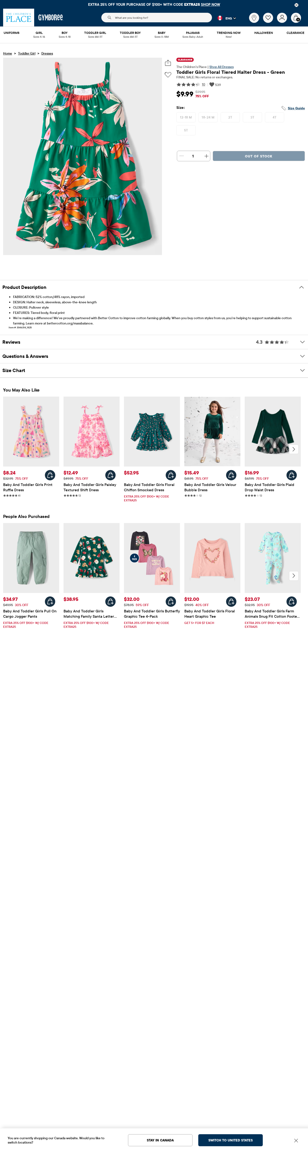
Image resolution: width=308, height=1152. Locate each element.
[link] (254, 18)
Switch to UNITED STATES (230, 1140)
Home (7, 53)
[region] (154, 4)
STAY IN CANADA (160, 1140)
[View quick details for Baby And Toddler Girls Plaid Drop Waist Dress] (291, 475)
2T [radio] (230, 117)
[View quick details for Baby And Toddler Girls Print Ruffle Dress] (50, 475)
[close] (296, 5)
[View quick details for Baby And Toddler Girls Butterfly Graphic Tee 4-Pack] (171, 601)
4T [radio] (275, 117)
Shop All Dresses (221, 67)
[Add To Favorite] (168, 75)
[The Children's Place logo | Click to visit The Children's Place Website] (18, 17)
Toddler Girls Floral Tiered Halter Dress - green (230, 72)
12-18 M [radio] (186, 117)
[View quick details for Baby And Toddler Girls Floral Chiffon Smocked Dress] (171, 475)
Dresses (47, 53)
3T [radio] (252, 117)
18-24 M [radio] (208, 117)
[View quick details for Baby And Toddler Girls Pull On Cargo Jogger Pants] (50, 601)
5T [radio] (186, 130)
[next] (294, 449)
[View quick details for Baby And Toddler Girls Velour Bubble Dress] (231, 475)
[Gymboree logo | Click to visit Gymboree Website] (50, 17)
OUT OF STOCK (258, 156)
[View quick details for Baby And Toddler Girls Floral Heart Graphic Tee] (231, 601)
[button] (224, 18)
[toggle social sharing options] (168, 63)
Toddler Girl (26, 53)
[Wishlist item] (270, 21)
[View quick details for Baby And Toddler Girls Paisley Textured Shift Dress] (110, 475)
